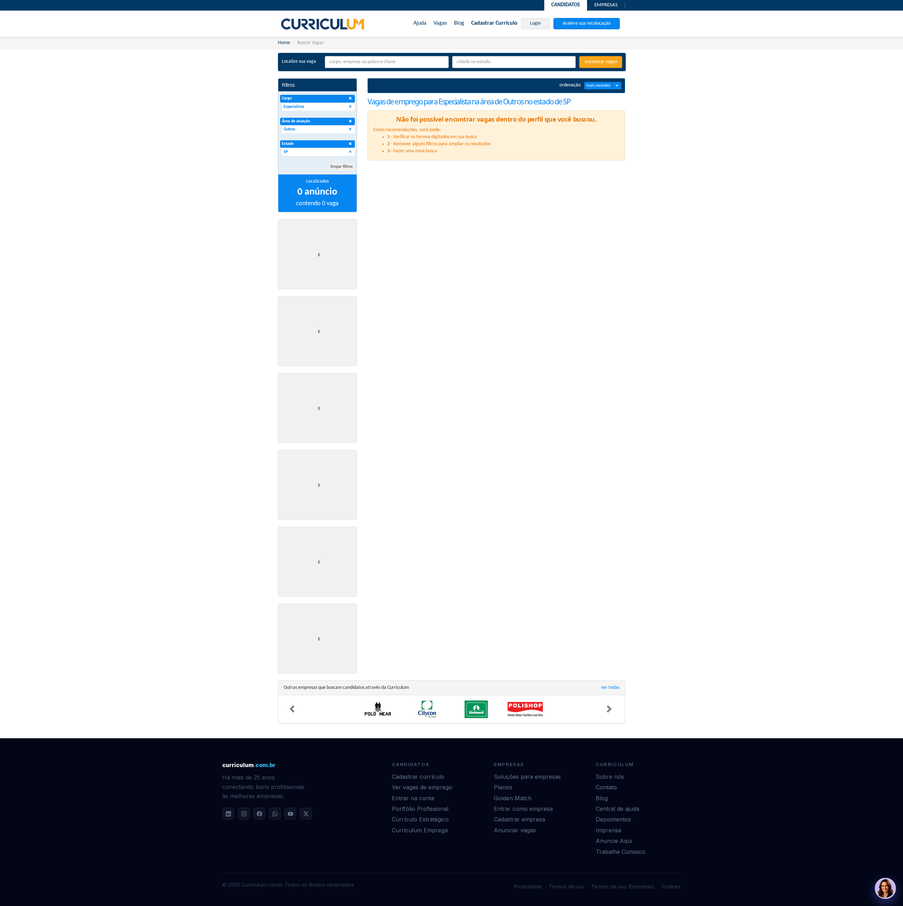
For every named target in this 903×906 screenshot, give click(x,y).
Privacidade (528, 886)
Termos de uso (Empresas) (622, 886)
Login (535, 23)
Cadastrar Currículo (494, 23)
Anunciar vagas (515, 830)
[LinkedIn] (228, 814)
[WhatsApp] (275, 814)
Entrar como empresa (523, 808)
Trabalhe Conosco (621, 851)
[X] (306, 814)
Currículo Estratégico (420, 819)
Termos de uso (566, 886)
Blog (459, 23)
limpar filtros (342, 167)
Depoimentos (613, 819)
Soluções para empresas (527, 776)
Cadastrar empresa (519, 819)
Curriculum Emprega (420, 830)
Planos (503, 787)
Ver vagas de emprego (422, 787)
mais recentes (598, 86)
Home (284, 42)
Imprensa (608, 830)
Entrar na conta (413, 798)
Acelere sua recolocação (587, 23)
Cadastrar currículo (418, 776)
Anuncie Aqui (614, 840)
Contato (606, 787)
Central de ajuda (617, 808)
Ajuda (419, 23)
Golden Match (513, 798)
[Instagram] (244, 814)
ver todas (610, 687)
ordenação (570, 85)
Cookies (671, 886)
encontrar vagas (601, 62)
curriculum (248, 765)
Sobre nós (610, 776)
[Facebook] (259, 814)
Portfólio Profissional (420, 808)
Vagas (440, 23)
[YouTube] (290, 814)
